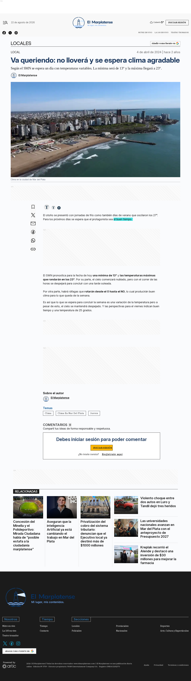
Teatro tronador (180, 32)
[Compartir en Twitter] (33, 215)
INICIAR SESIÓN (102, 447)
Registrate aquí (112, 454)
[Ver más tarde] (33, 207)
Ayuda (146, 665)
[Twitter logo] (5, 645)
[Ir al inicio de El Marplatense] (92, 22)
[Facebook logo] (11, 645)
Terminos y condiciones (178, 665)
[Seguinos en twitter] (10, 33)
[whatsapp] (33, 241)
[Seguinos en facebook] (4, 33)
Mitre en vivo (145, 32)
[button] (46, 207)
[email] (33, 224)
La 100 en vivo (161, 32)
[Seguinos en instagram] (16, 33)
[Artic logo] (9, 664)
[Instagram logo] (18, 645)
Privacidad (158, 665)
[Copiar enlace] (33, 249)
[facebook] (33, 232)
